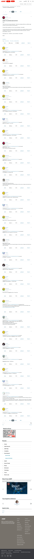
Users (3, 424)
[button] (31, 1)
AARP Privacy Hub (4, 550)
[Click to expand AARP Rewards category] (3, 446)
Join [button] (8, 1)
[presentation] (3, 488)
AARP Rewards (7, 446)
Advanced (30, 424)
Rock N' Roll (18, 6)
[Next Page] (31, 12)
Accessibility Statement (18, 550)
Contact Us (26, 518)
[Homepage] (3, 1)
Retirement (6, 467)
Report (23, 54)
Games (5, 444)
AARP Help (6, 448)
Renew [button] (13, 1)
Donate (18, 520)
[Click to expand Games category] (3, 444)
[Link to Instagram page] (8, 556)
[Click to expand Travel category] (3, 472)
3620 (16, 11)
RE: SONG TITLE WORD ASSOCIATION (13, 51)
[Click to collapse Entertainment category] (3, 453)
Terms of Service (10, 550)
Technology (6, 470)
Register (20, 1)
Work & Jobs (6, 474)
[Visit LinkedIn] (11, 556)
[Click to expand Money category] (3, 465)
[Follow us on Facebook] (2, 556)
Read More (4, 39)
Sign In (3, 512)
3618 (10, 11)
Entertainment (7, 453)
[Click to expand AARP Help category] (3, 448)
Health (5, 460)
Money (5, 465)
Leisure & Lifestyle (8, 458)
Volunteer (18, 522)
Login (24, 1)
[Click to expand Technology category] (3, 470)
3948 (20, 11)
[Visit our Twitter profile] (5, 556)
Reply (28, 54)
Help (28, 1)
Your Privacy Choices (9, 553)
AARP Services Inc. (27, 533)
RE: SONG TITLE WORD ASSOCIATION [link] (8, 7)
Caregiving (6, 451)
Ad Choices (2, 553)
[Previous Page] (3, 12)
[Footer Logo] (6, 518)
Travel (5, 472)
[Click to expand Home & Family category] (3, 463)
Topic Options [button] (5, 14)
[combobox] (17, 423)
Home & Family (7, 463)
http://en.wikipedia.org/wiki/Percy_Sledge (9, 307)
